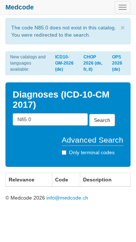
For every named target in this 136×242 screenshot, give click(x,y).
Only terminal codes (92, 152)
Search (102, 120)
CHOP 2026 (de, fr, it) (92, 63)
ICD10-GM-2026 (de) (64, 63)
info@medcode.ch (67, 198)
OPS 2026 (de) (117, 63)
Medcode (19, 7)
